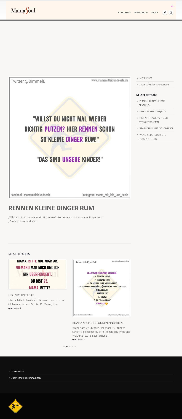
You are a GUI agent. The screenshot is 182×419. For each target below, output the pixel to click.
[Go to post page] (37, 288)
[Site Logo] (23, 10)
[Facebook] (164, 12)
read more (14, 339)
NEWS (154, 12)
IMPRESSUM (145, 78)
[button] (172, 6)
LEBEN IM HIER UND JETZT (153, 111)
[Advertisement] (91, 46)
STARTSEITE (124, 12)
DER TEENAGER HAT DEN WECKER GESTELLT (100, 323)
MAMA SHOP (141, 12)
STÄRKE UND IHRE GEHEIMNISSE (156, 128)
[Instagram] (170, 12)
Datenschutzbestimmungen (154, 84)
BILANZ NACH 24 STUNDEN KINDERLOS (33, 323)
